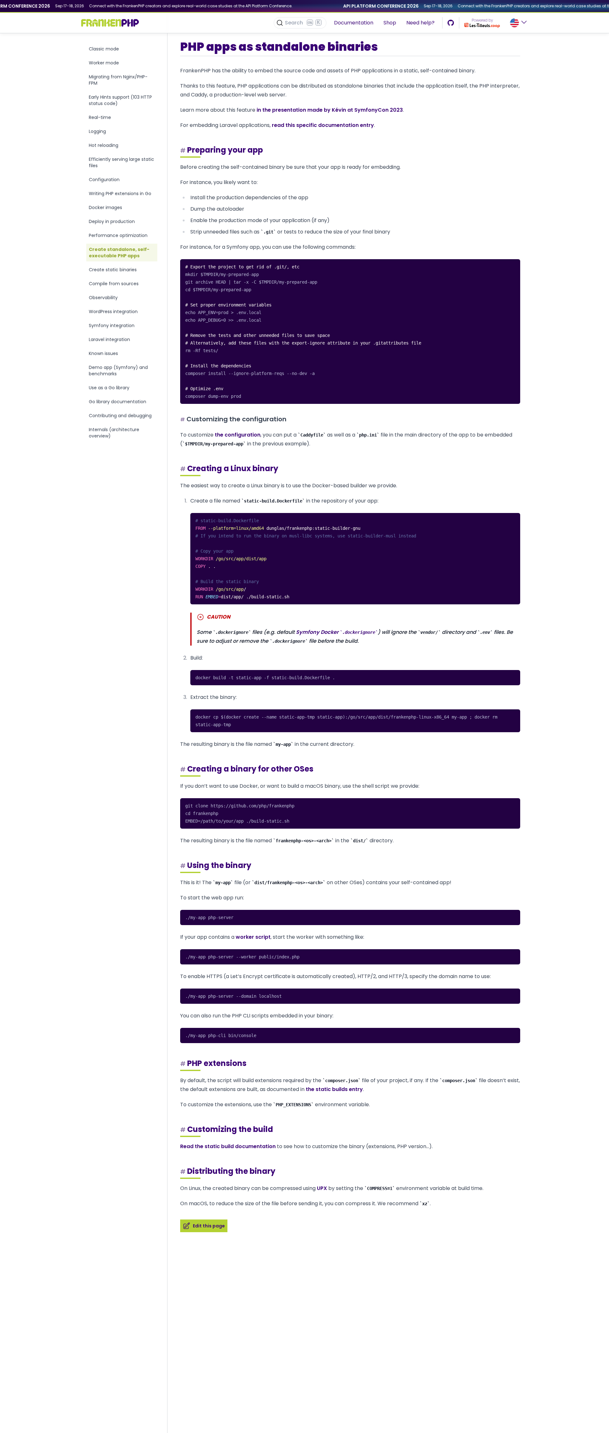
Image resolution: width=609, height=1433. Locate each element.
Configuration (104, 179)
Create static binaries (113, 269)
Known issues (103, 353)
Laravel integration (109, 339)
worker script (253, 937)
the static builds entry (334, 1089)
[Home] (110, 23)
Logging (97, 131)
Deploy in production (112, 221)
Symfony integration (111, 325)
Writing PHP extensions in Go (120, 193)
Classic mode (104, 49)
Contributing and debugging (120, 415)
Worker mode (104, 63)
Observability (103, 297)
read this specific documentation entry (323, 125)
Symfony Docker (335, 632)
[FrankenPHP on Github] (451, 23)
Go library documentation (117, 401)
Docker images (105, 207)
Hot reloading (103, 145)
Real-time (100, 117)
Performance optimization (118, 235)
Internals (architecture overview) (114, 432)
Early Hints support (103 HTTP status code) (120, 100)
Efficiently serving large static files (121, 162)
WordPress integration (113, 311)
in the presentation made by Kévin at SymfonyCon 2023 (330, 110)
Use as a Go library (109, 388)
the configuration (237, 434)
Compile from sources (114, 283)
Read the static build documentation (228, 1146)
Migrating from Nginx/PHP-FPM (118, 80)
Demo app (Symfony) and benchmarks (118, 370)
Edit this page (209, 1226)
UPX (322, 1188)
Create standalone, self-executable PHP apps (119, 252)
